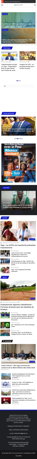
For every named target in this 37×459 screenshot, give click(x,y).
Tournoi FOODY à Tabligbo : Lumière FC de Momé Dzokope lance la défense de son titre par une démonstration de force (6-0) (23, 317)
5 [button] (20, 138)
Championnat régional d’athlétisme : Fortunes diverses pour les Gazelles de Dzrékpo (17, 307)
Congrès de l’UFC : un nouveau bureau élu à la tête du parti (27, 66)
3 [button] (17, 138)
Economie (5, 30)
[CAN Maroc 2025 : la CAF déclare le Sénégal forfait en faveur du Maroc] (5, 333)
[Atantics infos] (18, 5)
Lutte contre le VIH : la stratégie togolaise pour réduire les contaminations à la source (21, 254)
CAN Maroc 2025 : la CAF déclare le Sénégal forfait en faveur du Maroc (21, 333)
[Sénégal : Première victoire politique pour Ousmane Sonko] (18, 126)
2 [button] (18, 80)
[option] (18, 28)
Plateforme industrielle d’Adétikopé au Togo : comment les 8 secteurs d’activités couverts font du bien (23, 391)
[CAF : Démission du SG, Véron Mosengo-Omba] (5, 325)
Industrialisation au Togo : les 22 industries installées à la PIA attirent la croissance (24, 400)
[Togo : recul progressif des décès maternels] (5, 270)
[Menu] (2, 6)
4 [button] (19, 138)
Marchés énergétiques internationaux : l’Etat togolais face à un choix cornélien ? (23, 375)
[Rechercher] (35, 6)
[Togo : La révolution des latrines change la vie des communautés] (18, 200)
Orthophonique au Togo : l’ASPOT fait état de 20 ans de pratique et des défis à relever (23, 262)
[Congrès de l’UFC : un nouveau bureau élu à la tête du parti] (28, 55)
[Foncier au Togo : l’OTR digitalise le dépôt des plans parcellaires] (6, 384)
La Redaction (5, 242)
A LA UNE (5, 14)
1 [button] (17, 80)
